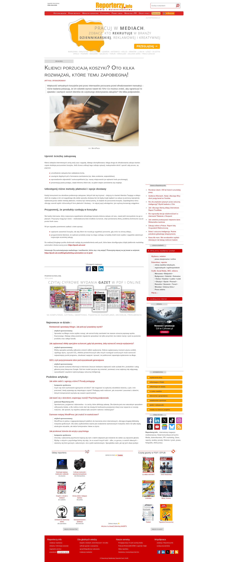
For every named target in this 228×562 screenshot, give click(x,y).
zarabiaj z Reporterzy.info (165, 543)
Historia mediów (60, 13)
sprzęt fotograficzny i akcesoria (90, 549)
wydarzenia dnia (156, 377)
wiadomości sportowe (158, 400)
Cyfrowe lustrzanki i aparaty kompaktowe (79, 474)
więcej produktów (70, 529)
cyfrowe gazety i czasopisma (89, 546)
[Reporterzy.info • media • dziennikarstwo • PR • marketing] (114, 8)
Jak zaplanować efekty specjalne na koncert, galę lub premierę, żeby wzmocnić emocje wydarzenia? (91, 343)
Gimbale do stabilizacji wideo (62, 521)
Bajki (145, 546)
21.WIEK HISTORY (148, 474)
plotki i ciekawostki (157, 405)
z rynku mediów (156, 391)
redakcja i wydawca (56, 543)
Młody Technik (166, 498)
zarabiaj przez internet (158, 299)
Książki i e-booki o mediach (62, 498)
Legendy (139, 546)
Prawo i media (117, 13)
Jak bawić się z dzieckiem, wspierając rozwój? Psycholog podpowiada (79, 398)
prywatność (53, 552)
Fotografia (104, 13)
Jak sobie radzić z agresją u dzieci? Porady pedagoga (72, 381)
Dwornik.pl (104, 558)
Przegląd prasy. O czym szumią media (130, 543)
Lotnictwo (148, 498)
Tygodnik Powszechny (166, 522)
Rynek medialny (74, 13)
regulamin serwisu (55, 549)
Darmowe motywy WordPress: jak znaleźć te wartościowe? (74, 415)
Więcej (153, 293)
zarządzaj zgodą (63, 552)
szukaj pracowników (163, 546)
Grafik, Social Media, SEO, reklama (164, 271)
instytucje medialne (86, 552)
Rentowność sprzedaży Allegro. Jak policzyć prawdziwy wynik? (76, 327)
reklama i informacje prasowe (59, 546)
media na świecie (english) (160, 410)
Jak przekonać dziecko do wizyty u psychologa (69, 431)
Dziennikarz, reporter (159, 262)
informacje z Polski (157, 382)
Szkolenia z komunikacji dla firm (128, 552)
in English (170, 13)
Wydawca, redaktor (158, 256)
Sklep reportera (123, 549)
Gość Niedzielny (166, 474)
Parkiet (148, 522)
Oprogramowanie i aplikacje (80, 521)
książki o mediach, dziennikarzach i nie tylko (94, 543)
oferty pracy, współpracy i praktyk (162, 251)
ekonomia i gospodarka (159, 396)
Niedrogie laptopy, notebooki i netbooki (61, 474)
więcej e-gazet (157, 529)
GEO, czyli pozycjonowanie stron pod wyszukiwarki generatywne (76, 360)
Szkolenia (156, 13)
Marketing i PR (130, 13)
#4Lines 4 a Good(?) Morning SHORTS (114, 526)
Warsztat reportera (90, 13)
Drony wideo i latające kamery (80, 498)
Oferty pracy (144, 13)
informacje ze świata (157, 387)
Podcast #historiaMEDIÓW (126, 546)
